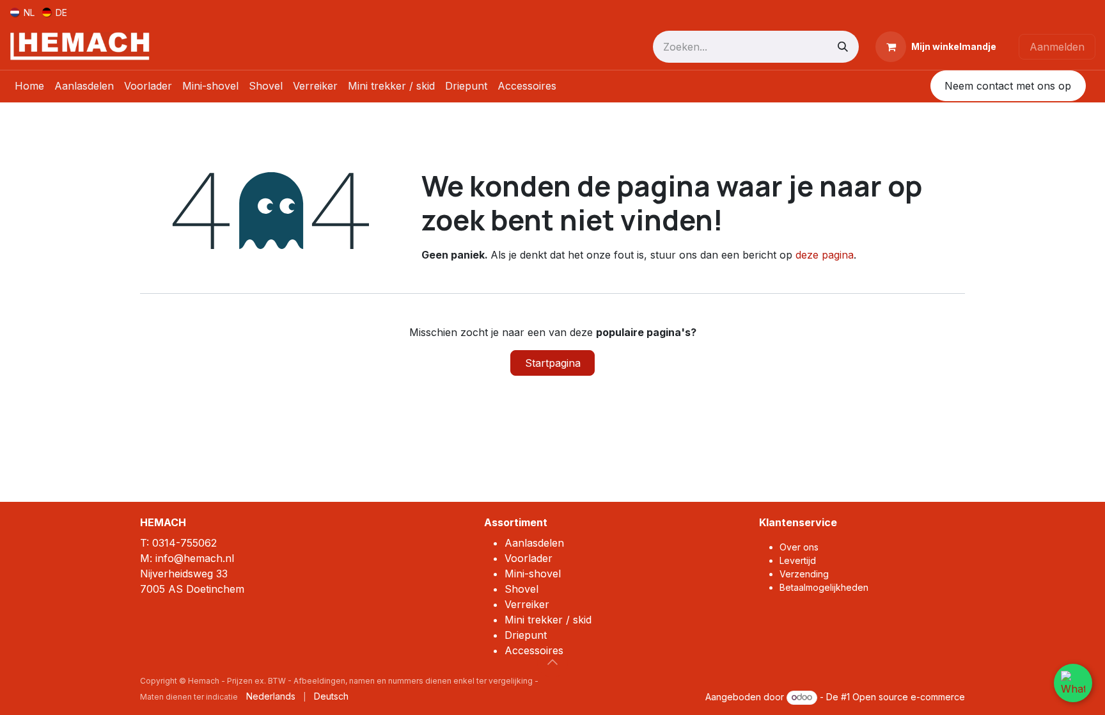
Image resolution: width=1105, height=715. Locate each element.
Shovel (521, 588)
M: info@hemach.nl (187, 558)
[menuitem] (22, 12)
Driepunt (526, 635)
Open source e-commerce (908, 696)
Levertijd (798, 560)
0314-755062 (184, 542)
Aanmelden (1057, 46)
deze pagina (824, 254)
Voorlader (528, 558)
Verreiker (527, 604)
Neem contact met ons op (1007, 85)
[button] (552, 662)
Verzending (804, 573)
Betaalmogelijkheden (824, 587)
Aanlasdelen (534, 542)
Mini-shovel (533, 573)
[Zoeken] (843, 47)
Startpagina (553, 363)
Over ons (799, 547)
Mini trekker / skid (548, 619)
